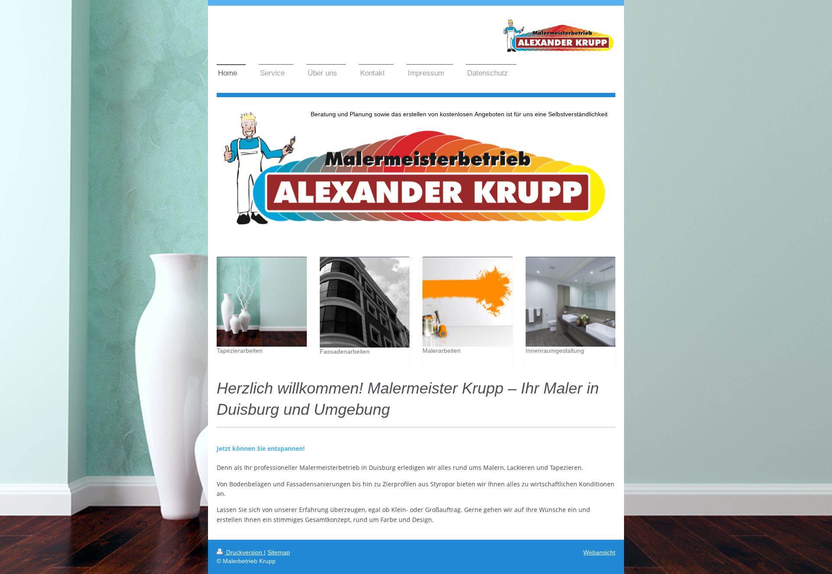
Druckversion (244, 552)
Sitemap (278, 552)
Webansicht (599, 552)
